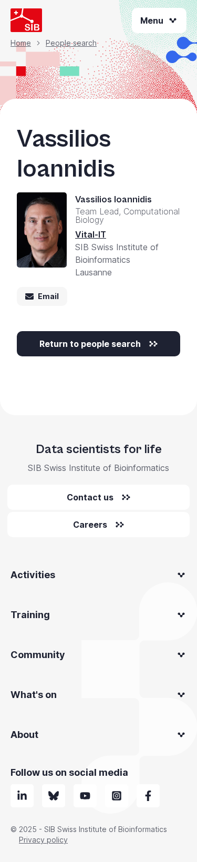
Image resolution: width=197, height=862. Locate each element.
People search (71, 42)
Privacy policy (43, 839)
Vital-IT (90, 234)
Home (21, 42)
